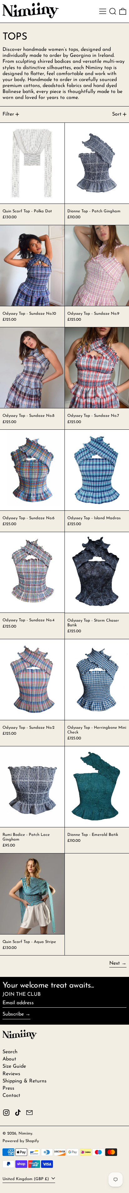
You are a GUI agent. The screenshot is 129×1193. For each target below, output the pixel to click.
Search (10, 1051)
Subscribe (13, 1014)
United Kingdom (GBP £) (26, 1179)
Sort (116, 114)
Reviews (11, 1073)
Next (114, 963)
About (9, 1059)
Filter (8, 114)
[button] (112, 11)
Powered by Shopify (21, 1141)
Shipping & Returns (25, 1081)
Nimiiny (25, 1133)
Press (8, 1088)
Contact (11, 1095)
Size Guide (14, 1066)
